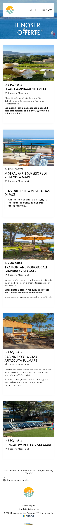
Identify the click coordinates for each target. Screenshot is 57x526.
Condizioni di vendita (29, 509)
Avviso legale (28, 505)
